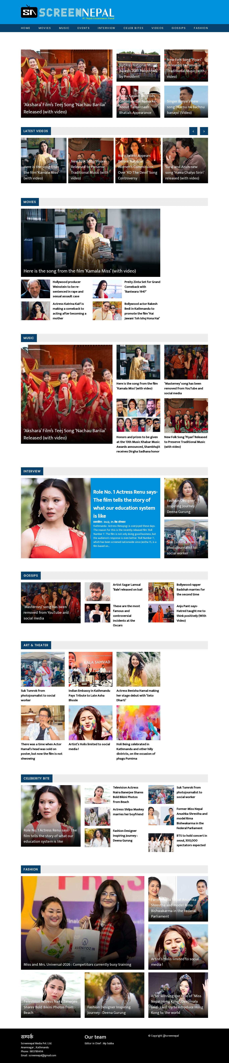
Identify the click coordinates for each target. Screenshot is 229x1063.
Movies (45, 28)
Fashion (201, 28)
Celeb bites (134, 28)
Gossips (179, 28)
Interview (107, 28)
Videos (158, 28)
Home (26, 28)
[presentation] (193, 131)
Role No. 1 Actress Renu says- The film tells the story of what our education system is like (125, 504)
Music (64, 28)
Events (83, 28)
